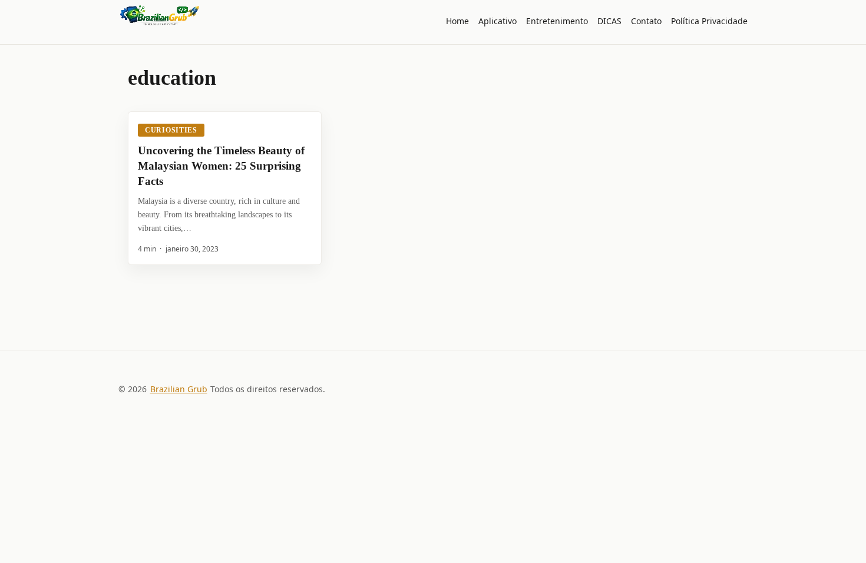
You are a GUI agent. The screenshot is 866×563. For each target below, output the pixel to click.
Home (457, 21)
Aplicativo (497, 21)
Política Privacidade (709, 21)
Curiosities (171, 130)
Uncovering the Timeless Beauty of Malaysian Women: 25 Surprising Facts (221, 165)
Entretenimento (557, 21)
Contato (646, 21)
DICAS (609, 21)
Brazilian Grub (178, 389)
